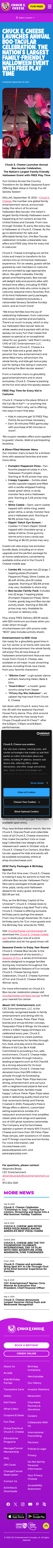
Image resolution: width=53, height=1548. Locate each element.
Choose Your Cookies (25, 802)
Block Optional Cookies (26, 811)
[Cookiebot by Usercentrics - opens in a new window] (37, 734)
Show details (37, 783)
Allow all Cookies (26, 792)
